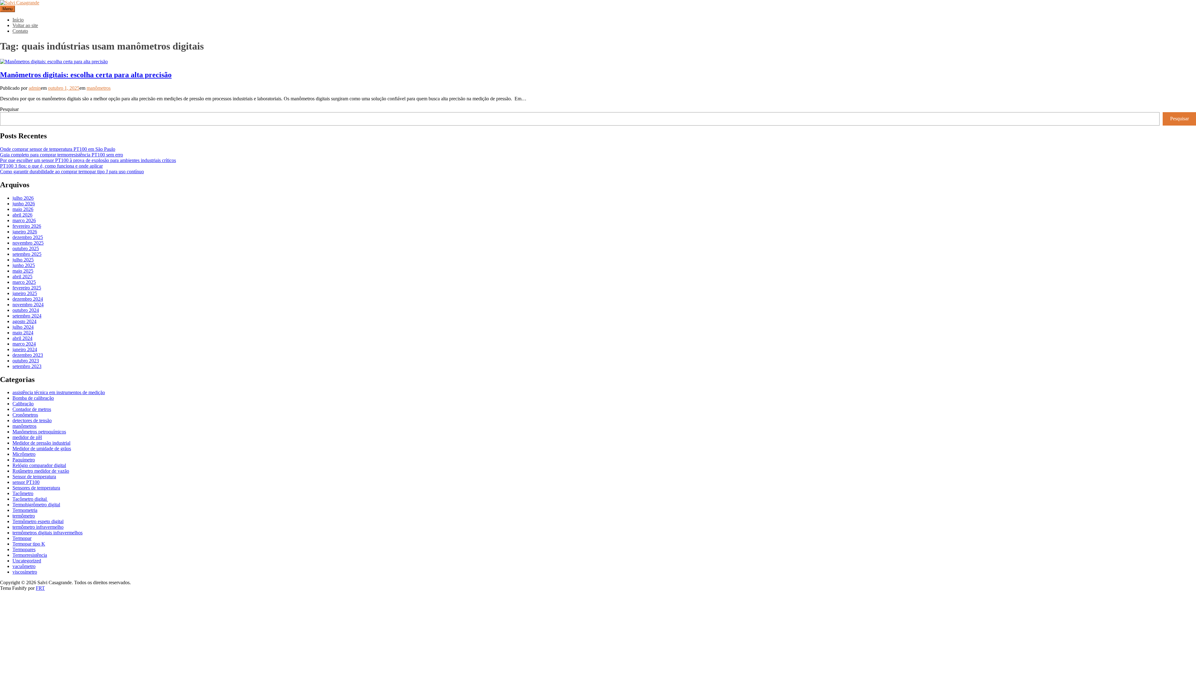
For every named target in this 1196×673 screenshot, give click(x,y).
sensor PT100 (26, 482)
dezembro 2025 (27, 237)
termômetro (23, 515)
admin (35, 88)
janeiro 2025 (24, 293)
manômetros (99, 88)
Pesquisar (9, 109)
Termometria (24, 510)
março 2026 (24, 220)
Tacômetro (22, 493)
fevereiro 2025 (26, 287)
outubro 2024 (25, 310)
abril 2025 (22, 276)
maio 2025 (22, 271)
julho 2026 (23, 198)
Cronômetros (25, 415)
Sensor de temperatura (34, 476)
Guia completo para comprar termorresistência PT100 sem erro (61, 154)
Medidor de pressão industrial (41, 443)
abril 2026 (22, 214)
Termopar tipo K (28, 544)
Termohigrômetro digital (36, 504)
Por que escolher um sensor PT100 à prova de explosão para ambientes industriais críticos (88, 160)
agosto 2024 (24, 321)
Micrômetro (24, 454)
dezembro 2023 (27, 355)
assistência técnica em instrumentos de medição (58, 392)
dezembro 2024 (27, 299)
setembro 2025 (26, 254)
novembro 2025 (28, 243)
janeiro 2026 (24, 231)
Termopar (21, 538)
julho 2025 (23, 259)
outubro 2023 (25, 360)
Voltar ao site (25, 25)
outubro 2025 (25, 248)
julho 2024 (23, 327)
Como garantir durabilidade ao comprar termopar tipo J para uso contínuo (72, 171)
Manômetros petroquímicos (39, 431)
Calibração (23, 403)
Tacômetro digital (30, 499)
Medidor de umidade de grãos (41, 448)
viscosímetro (24, 572)
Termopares (24, 549)
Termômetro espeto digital (38, 521)
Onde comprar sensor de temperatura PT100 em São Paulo (57, 149)
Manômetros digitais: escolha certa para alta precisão (86, 75)
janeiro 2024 (24, 349)
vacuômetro (24, 566)
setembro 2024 (26, 315)
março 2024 (24, 343)
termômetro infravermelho (38, 527)
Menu (7, 9)
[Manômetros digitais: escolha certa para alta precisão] (54, 61)
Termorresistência (29, 555)
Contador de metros (31, 409)
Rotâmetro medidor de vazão (40, 471)
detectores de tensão (32, 420)
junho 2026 (23, 203)
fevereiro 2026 (26, 226)
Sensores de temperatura (36, 487)
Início (18, 19)
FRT (40, 588)
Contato (20, 31)
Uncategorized (26, 560)
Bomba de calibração (33, 398)
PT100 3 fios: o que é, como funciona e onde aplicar (51, 166)
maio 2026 (22, 209)
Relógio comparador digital (39, 465)
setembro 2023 (26, 366)
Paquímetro (23, 459)
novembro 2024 (28, 304)
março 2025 (24, 282)
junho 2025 (23, 265)
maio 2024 (22, 332)
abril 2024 (22, 338)
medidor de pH (27, 437)
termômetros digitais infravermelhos (47, 532)
